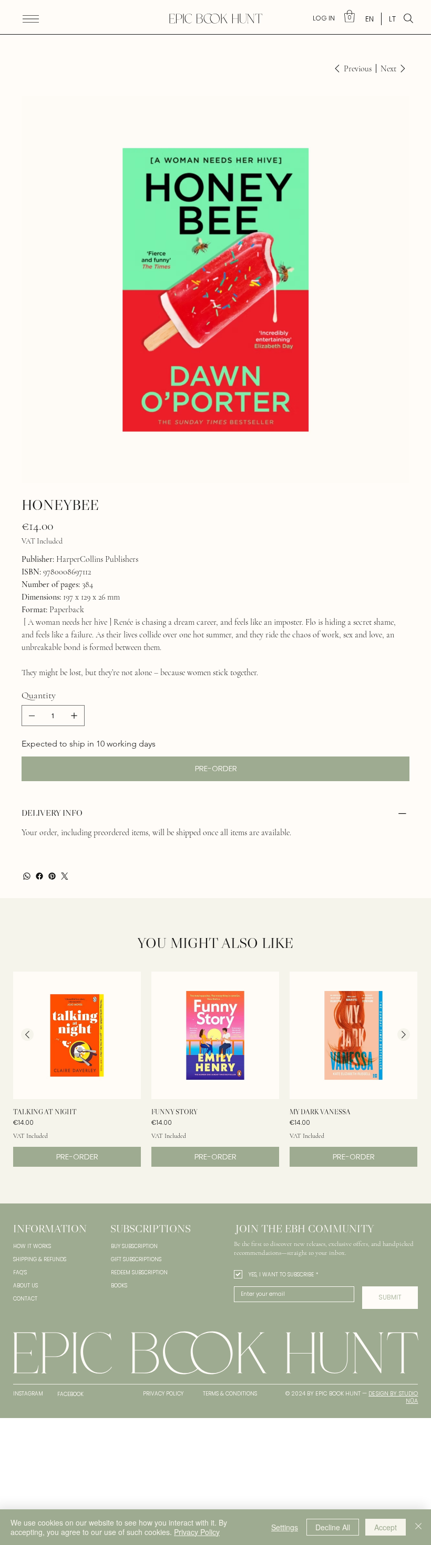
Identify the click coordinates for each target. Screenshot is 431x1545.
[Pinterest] (52, 876)
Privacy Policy (197, 1532)
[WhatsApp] (27, 876)
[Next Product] (403, 1034)
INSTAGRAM (28, 1394)
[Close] (418, 1527)
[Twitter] (64, 876)
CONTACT (25, 1299)
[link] (349, 16)
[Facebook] (39, 876)
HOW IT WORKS (32, 1246)
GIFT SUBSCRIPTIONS (136, 1259)
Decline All (332, 1527)
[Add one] (74, 715)
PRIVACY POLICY (163, 1394)
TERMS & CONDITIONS (230, 1394)
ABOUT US (25, 1286)
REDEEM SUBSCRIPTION (139, 1272)
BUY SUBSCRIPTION (134, 1246)
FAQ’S (20, 1272)
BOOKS (119, 1286)
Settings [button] (284, 1527)
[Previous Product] (27, 1034)
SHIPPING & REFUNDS (39, 1259)
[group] (215, 1069)
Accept (385, 1527)
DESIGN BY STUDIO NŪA (393, 1397)
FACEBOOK (70, 1394)
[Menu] (31, 19)
